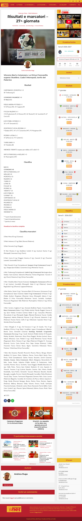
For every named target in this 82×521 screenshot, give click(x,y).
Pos (59, 219)
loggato (12, 498)
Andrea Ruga (31, 25)
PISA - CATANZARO (69, 51)
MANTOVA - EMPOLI (69, 370)
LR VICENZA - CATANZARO (69, 95)
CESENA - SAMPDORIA (69, 183)
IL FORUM (19, 5)
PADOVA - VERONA (69, 349)
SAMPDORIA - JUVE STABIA (69, 316)
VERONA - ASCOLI (69, 161)
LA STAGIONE (41, 5)
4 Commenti (22, 448)
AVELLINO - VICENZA (69, 338)
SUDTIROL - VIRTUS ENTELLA (69, 117)
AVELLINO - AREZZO (69, 139)
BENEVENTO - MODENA (69, 128)
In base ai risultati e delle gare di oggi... (68, 478)
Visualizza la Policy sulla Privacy (33, 519)
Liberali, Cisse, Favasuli (64, 464)
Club (62, 219)
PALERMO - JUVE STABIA (69, 194)
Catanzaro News (22, 13)
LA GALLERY (63, 5)
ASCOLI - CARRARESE (69, 327)
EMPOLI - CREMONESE (69, 150)
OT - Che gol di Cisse (64, 486)
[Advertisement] (69, 431)
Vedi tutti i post (8, 485)
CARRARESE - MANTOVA (69, 106)
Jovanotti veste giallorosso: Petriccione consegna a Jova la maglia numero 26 (45, 458)
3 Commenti (48, 446)
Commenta (22, 25)
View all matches (76, 204)
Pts (79, 219)
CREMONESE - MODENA (69, 294)
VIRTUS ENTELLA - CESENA (69, 305)
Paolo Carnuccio (45, 447)
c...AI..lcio (15, 452)
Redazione (18, 459)
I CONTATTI (72, 5)
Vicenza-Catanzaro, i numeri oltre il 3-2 (19, 456)
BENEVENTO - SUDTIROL (69, 393)
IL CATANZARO (29, 5)
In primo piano (16, 453)
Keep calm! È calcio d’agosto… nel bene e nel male (19, 446)
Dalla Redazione (32, 13)
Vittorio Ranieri (8, 450)
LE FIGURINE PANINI (63, 471)
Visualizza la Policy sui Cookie (49, 519)
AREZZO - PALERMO (69, 359)
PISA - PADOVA (69, 172)
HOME (12, 5)
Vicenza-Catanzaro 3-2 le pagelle (45, 443)
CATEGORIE (52, 5)
